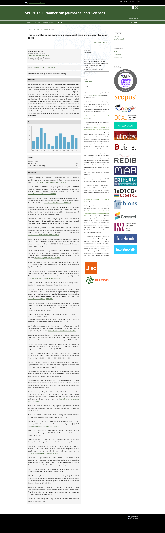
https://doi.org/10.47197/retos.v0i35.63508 (57, 203)
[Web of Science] (125, 91)
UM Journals (123, 1)
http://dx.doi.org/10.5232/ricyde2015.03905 (45, 426)
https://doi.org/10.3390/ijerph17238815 (40, 299)
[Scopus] (125, 101)
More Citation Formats (92, 73)
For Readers (117, 52)
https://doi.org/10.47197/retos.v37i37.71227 (62, 331)
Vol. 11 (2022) (44, 29)
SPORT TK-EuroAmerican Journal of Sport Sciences (65, 13)
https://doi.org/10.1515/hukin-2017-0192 (47, 258)
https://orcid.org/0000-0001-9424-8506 (38, 55)
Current (29, 22)
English (116, 36)
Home (30, 29)
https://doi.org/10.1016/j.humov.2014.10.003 (42, 194)
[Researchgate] (125, 129)
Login (138, 1)
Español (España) (119, 39)
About (59, 22)
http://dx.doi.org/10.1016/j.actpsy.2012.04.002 (51, 182)
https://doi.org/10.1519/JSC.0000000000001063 (46, 278)
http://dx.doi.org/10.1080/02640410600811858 (43, 453)
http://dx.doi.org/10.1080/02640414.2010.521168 (43, 235)
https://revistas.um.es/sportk (94, 95)
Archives (37, 22)
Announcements (48, 22)
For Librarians (118, 57)
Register (132, 1)
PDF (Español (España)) (100, 42)
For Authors (117, 55)
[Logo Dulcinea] (97, 279)
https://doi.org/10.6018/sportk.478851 (43, 67)
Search (135, 22)
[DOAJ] (125, 119)
